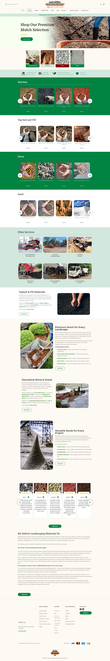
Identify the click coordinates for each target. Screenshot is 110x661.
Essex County (42, 616)
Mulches (37, 10)
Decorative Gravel (70, 621)
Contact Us (57, 610)
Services (64, 10)
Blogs (40, 626)
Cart (104, 4)
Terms (55, 627)
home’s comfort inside (63, 557)
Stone (52, 10)
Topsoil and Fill (44, 10)
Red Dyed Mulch (70, 354)
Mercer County (43, 621)
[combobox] (17, 4)
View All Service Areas (45, 624)
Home (23, 10)
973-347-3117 (42, 565)
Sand (58, 10)
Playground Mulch (70, 624)
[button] (20, 101)
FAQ (55, 613)
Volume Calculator (74, 10)
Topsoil (67, 610)
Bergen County (43, 613)
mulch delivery (36, 540)
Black (63, 354)
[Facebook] (81, 609)
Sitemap (56, 632)
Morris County (42, 610)
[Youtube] (83, 609)
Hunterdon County (44, 618)
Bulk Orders (57, 620)
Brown (59, 354)
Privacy (56, 630)
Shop (29, 10)
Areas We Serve (85, 10)
